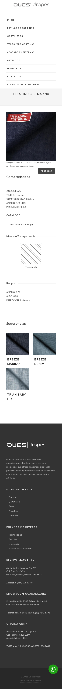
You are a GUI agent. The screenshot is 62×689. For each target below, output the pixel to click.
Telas (11, 506)
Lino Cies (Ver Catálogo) (21, 224)
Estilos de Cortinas (20, 28)
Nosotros (14, 68)
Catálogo (13, 60)
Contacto (14, 76)
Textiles (13, 539)
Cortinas (13, 497)
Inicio (11, 20)
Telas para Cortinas (20, 44)
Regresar (46, 171)
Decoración (14, 544)
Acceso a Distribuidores (23, 84)
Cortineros (15, 36)
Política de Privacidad (30, 680)
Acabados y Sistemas (20, 52)
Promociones (15, 534)
